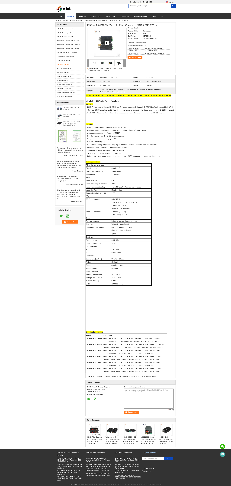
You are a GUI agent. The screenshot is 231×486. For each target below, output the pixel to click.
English (171, 2)
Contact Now (136, 57)
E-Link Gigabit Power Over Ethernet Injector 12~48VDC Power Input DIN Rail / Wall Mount (69, 460)
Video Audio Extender (64, 76)
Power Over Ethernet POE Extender (68, 45)
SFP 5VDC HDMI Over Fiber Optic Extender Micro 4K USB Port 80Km (97, 470)
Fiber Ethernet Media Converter (67, 53)
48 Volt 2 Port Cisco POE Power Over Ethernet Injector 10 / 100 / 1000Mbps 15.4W (69, 478)
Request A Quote (140, 16)
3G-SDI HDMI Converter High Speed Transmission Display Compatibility (166, 440)
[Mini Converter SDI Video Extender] (59, 115)
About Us (82, 16)
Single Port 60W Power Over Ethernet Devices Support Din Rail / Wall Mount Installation (69, 466)
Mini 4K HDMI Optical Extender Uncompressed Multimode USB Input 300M (98, 460)
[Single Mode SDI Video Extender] (59, 108)
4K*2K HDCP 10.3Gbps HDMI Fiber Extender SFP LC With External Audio (98, 474)
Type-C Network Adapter (65, 84)
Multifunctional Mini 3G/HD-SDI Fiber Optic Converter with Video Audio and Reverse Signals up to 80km (112, 441)
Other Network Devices (64, 96)
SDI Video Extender (76, 21)
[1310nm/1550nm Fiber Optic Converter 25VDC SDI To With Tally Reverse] (107, 43)
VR (162, 16)
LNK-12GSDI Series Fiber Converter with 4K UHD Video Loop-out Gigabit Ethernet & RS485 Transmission (148, 441)
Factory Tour (95, 16)
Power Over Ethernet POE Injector (68, 41)
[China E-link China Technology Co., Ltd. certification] (62, 136)
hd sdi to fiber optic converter (100, 376)
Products (70, 16)
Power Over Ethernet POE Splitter (68, 49)
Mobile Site (147, 471)
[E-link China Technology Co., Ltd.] (63, 8)
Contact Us (125, 16)
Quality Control (110, 16)
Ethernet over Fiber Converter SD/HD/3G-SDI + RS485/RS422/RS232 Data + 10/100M (128, 477)
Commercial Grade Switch (65, 57)
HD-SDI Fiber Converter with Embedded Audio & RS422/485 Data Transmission (94, 440)
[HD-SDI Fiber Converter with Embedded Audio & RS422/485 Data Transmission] (94, 430)
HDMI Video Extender (64, 68)
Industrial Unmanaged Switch (66, 29)
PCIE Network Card (63, 80)
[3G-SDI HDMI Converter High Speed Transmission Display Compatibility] (166, 430)
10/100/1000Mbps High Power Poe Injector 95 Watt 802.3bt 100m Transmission (68, 472)
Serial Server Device (63, 61)
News (154, 16)
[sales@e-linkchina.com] (222, 454)
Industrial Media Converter (65, 37)
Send (168, 459)
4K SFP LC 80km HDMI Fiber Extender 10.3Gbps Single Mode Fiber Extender (98, 465)
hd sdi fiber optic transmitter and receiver (124, 376)
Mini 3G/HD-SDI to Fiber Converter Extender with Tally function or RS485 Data (127, 460)
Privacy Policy (72, 484)
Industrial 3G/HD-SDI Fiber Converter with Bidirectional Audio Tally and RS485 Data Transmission (130, 441)
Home (60, 16)
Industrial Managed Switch (65, 33)
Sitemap (152, 468)
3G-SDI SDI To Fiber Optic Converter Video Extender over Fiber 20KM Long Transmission (127, 466)
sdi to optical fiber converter (147, 376)
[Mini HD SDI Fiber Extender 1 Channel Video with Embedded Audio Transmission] (59, 123)
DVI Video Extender (63, 72)
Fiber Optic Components (65, 88)
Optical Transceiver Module (66, 92)
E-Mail (145, 468)
